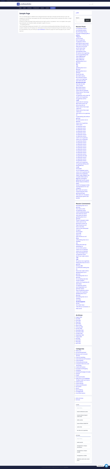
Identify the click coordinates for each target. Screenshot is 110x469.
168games (78, 36)
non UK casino (79, 38)
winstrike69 (79, 168)
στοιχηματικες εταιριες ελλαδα (82, 451)
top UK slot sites (80, 74)
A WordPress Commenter (82, 306)
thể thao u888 (79, 266)
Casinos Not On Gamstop (82, 90)
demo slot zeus (79, 398)
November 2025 (80, 332)
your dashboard (41, 29)
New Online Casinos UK (81, 103)
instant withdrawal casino (82, 411)
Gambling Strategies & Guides (83, 372)
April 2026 (78, 323)
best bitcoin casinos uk (81, 223)
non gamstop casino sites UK (83, 95)
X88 (77, 64)
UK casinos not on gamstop (82, 53)
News (24, 8)
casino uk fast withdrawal (82, 228)
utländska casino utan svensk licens (83, 459)
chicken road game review (82, 220)
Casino (47, 8)
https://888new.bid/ (80, 56)
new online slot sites (81, 80)
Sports (42, 8)
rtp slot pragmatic (80, 301)
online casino (79, 124)
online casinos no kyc (81, 222)
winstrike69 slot (80, 165)
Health (77, 375)
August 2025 (79, 336)
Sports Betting (79, 390)
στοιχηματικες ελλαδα (82, 455)
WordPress (66, 467)
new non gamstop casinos (82, 290)
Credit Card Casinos (80, 367)
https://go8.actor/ (80, 58)
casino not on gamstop (81, 79)
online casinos (80, 419)
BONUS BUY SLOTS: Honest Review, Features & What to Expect (82, 181)
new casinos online (80, 209)
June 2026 (78, 320)
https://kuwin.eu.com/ (81, 225)
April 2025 (78, 343)
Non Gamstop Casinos (81, 77)
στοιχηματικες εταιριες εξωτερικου (82, 446)
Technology (36, 8)
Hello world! (79, 308)
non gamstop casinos (81, 98)
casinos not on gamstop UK (82, 172)
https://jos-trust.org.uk (81, 46)
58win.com (78, 350)
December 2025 (80, 330)
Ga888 (77, 100)
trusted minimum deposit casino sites (82, 416)
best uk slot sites (80, 226)
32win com (78, 235)
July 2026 (78, 318)
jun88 (77, 12)
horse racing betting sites (82, 54)
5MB (77, 66)
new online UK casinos (81, 213)
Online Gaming (79, 383)
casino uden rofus (80, 49)
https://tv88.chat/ (80, 59)
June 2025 (78, 340)
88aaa (77, 238)
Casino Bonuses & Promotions (83, 359)
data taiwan (79, 284)
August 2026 (79, 317)
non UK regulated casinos (82, 170)
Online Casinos (79, 381)
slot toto (78, 399)
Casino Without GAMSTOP (82, 423)
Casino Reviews (79, 360)
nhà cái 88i (78, 233)
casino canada (79, 85)
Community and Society (81, 362)
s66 (77, 243)
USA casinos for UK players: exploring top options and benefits (82, 196)
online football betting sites (82, 212)
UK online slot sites (81, 82)
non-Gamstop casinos (81, 28)
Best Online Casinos (80, 87)
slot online (78, 300)
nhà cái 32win (79, 231)
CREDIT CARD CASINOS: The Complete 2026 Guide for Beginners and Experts (82, 177)
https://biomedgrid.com (82, 253)
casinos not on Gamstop (82, 249)
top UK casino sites (80, 48)
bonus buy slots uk (80, 105)
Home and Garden (80, 377)
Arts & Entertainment (81, 352)
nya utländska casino (81, 51)
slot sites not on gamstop (82, 430)
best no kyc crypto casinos (82, 256)
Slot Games (78, 386)
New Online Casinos (81, 89)
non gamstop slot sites (81, 155)
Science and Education (81, 385)
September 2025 (80, 335)
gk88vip (78, 35)
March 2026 (79, 325)
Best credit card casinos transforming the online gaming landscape (82, 191)
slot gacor (78, 230)
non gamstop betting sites (82, 164)
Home (20, 8)
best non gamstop (80, 40)
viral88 (77, 167)
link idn (77, 303)
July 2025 (78, 338)
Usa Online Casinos (80, 393)
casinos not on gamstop (82, 97)
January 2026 (79, 328)
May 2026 (78, 322)
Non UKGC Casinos (80, 76)
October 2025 (79, 333)
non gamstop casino (81, 126)
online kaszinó (80, 442)
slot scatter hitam (80, 305)
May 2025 (78, 341)
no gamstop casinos (81, 41)
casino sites (79, 426)
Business (29, 8)
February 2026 (79, 327)
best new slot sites (80, 84)
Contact (53, 8)
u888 (77, 257)
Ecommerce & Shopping (82, 368)
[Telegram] (106, 465)
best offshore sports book (82, 43)
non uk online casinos (81, 248)
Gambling (78, 370)
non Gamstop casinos (81, 30)
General (78, 373)
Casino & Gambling (80, 357)
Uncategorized (79, 391)
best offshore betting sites (82, 45)
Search (77, 18)
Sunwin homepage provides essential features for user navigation (82, 186)
